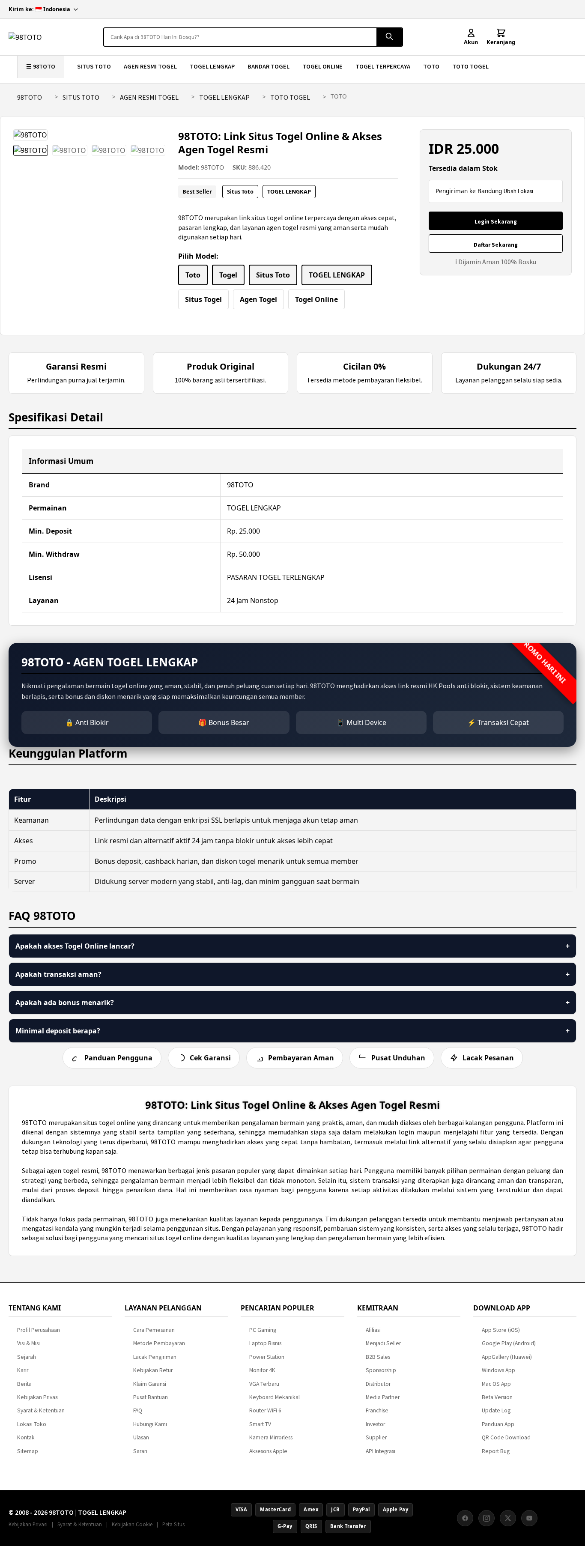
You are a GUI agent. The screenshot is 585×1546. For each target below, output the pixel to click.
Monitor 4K (262, 1370)
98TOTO (29, 97)
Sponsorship (381, 1370)
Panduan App (498, 1424)
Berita (24, 1384)
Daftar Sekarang (496, 244)
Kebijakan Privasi (38, 1397)
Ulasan (141, 1437)
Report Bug (496, 1451)
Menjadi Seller (383, 1343)
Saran (140, 1451)
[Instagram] (486, 1518)
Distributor (378, 1384)
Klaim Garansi (149, 1384)
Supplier (376, 1437)
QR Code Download (506, 1437)
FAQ (137, 1410)
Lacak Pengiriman (154, 1357)
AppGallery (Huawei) (507, 1357)
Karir (22, 1370)
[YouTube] (529, 1518)
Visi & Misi (28, 1343)
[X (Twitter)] (508, 1518)
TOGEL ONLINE (322, 66)
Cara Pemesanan (154, 1330)
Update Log (496, 1410)
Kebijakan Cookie (132, 1524)
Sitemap (27, 1451)
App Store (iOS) (501, 1330)
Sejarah (26, 1357)
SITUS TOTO (94, 66)
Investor (375, 1424)
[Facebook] (465, 1518)
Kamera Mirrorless (270, 1437)
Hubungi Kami (150, 1424)
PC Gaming (262, 1330)
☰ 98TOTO (40, 66)
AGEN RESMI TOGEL (150, 66)
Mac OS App (496, 1384)
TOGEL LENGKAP (212, 66)
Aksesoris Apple (268, 1451)
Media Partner (383, 1397)
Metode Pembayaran (159, 1343)
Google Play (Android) (509, 1343)
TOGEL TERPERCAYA (382, 66)
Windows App (498, 1370)
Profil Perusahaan (38, 1330)
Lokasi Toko (31, 1424)
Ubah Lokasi (518, 191)
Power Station (266, 1357)
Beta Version (497, 1397)
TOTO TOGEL (470, 66)
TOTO (431, 66)
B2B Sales (378, 1357)
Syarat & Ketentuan (41, 1410)
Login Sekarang (496, 221)
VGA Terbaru (264, 1384)
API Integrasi (380, 1451)
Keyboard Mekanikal (274, 1397)
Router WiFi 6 (265, 1410)
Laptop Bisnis (265, 1343)
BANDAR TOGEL (269, 66)
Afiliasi (373, 1330)
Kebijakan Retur (153, 1370)
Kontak (26, 1437)
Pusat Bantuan (150, 1397)
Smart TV (260, 1424)
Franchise (377, 1410)
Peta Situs (173, 1524)
